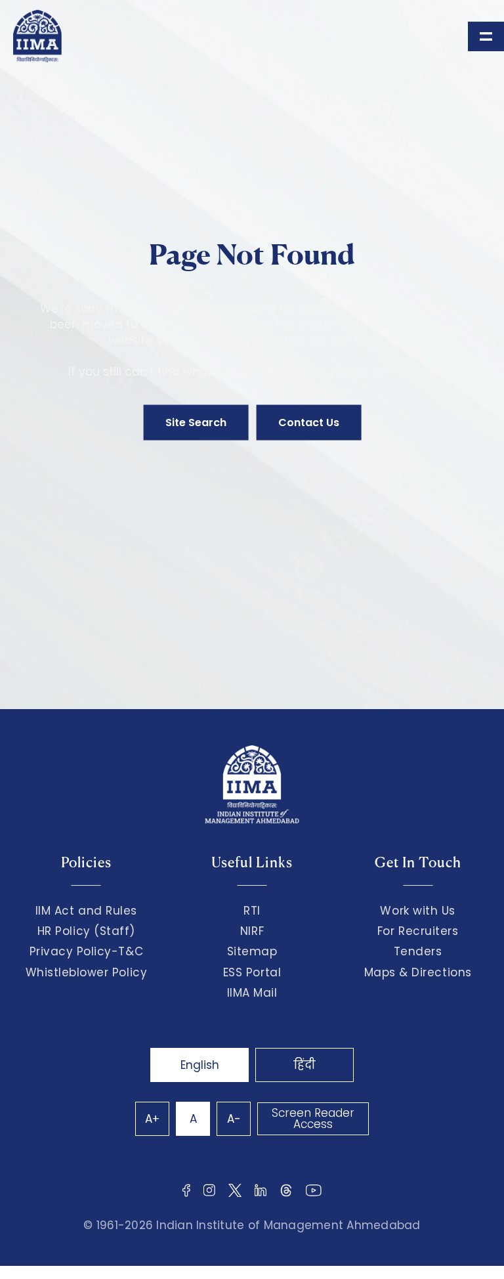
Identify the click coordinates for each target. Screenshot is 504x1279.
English (199, 1065)
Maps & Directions (418, 972)
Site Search (195, 422)
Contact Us (308, 422)
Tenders (418, 951)
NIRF (252, 931)
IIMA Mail (252, 993)
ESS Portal (252, 972)
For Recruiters (417, 931)
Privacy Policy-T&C (87, 951)
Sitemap (252, 951)
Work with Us (417, 911)
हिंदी (304, 1065)
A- (234, 1119)
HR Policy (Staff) (86, 931)
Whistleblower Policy (87, 972)
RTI (252, 911)
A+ (152, 1119)
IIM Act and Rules (86, 911)
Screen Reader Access (313, 1118)
